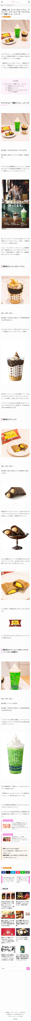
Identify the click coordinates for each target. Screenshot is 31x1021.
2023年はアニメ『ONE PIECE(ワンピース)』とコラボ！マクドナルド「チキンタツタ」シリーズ (20, 839)
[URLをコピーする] (27, 872)
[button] (3, 872)
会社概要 (7, 1012)
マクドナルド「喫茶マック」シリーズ (15, 84)
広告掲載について (10, 1014)
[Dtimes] (15, 2)
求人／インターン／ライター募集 (15, 1016)
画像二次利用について (19, 1014)
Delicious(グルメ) (6, 16)
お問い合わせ (23, 1012)
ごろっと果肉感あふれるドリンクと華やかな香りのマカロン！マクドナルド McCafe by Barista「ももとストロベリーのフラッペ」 (20, 826)
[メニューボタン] (2, 2)
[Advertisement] (15, 987)
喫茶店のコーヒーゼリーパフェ (16, 86)
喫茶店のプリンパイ (13, 88)
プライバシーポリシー (14, 1012)
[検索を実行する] (28, 968)
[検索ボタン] (29, 2)
